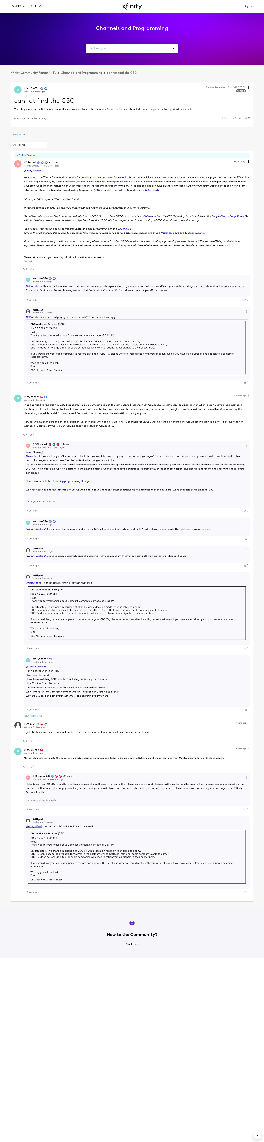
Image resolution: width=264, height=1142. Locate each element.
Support (19, 6)
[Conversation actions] (248, 87)
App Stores (237, 216)
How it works (33, 481)
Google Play (218, 216)
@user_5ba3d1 (34, 456)
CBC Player (123, 229)
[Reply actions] (247, 280)
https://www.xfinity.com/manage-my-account (104, 182)
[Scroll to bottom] (257, 1135)
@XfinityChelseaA (36, 529)
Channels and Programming (81, 73)
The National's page (167, 233)
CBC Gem (126, 241)
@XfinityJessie (34, 286)
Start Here (132, 944)
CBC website (152, 190)
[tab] (19, 135)
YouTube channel (194, 233)
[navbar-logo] (132, 6)
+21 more (67, 776)
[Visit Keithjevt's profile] (28, 311)
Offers (36, 6)
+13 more (65, 444)
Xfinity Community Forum (29, 73)
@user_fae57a (32, 171)
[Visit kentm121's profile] (18, 725)
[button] (225, 117)
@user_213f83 (34, 827)
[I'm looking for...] (174, 48)
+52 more (53, 163)
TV (54, 73)
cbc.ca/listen (143, 216)
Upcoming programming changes (71, 481)
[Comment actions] (248, 161)
